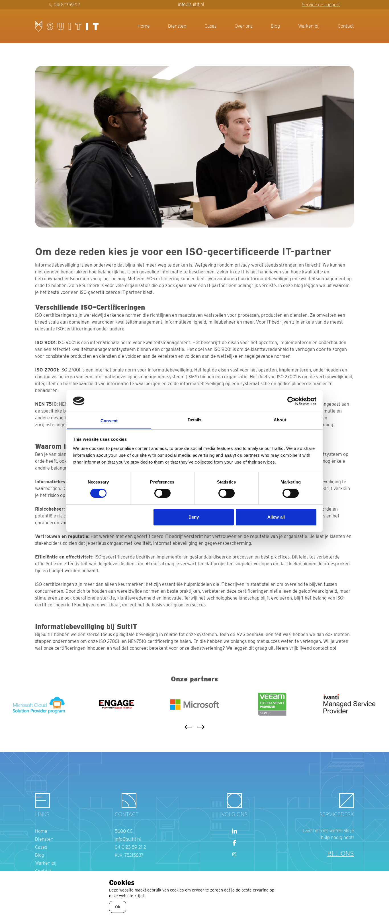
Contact (346, 26)
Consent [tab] (109, 420)
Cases (210, 26)
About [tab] (280, 419)
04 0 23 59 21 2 (130, 847)
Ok (117, 907)
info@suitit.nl (191, 4)
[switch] (162, 493)
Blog (275, 26)
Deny (194, 517)
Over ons (244, 26)
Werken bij (309, 26)
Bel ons (340, 853)
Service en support (321, 4)
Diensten (177, 26)
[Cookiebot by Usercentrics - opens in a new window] (291, 401)
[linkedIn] (234, 831)
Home (144, 26)
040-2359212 (67, 4)
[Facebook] (234, 843)
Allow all (276, 517)
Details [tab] (195, 419)
